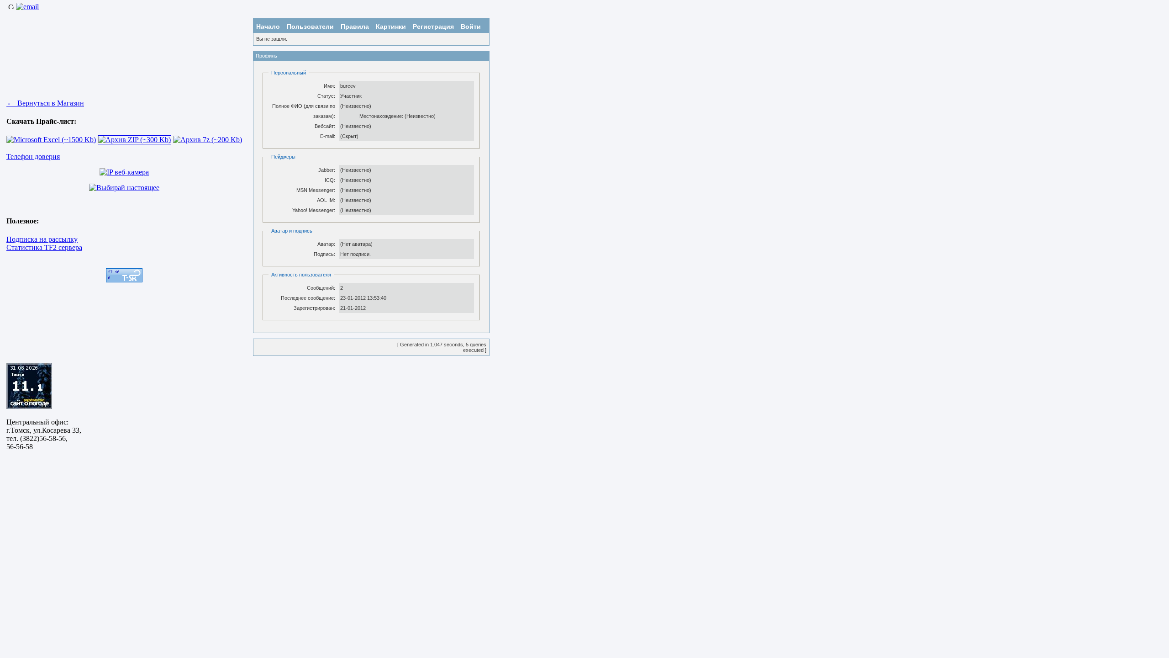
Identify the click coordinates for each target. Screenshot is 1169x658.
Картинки (391, 26)
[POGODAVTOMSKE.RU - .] (29, 406)
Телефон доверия (33, 156)
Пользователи (310, 26)
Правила (355, 26)
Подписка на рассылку (42, 239)
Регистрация (433, 26)
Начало (268, 26)
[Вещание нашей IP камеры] (124, 172)
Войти (471, 26)
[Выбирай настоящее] (124, 187)
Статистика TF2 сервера (44, 247)
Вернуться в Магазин (45, 103)
